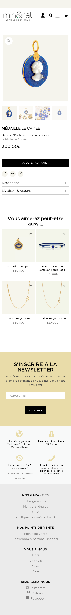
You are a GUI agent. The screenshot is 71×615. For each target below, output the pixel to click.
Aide (35, 571)
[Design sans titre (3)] (29, 16)
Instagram (37, 587)
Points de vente (35, 533)
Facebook (38, 598)
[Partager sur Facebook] (5, 174)
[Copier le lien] (20, 174)
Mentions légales (35, 506)
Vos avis (35, 560)
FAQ (35, 555)
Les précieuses (37, 135)
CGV (35, 512)
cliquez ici (57, 468)
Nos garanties (35, 501)
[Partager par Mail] (13, 174)
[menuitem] (41, 16)
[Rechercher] (49, 16)
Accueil (6, 135)
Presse (35, 566)
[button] (30, 234)
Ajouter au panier (35, 162)
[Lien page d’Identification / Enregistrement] (41, 16)
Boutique (20, 135)
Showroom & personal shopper (35, 539)
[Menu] (57, 16)
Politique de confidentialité (35, 517)
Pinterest (38, 593)
